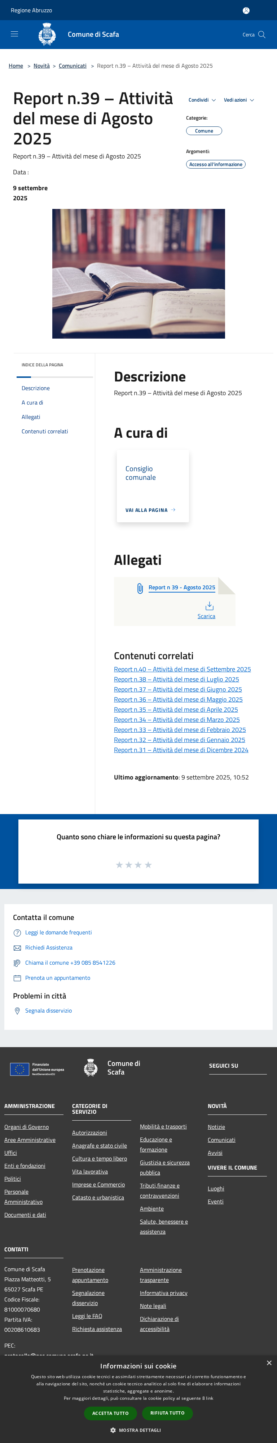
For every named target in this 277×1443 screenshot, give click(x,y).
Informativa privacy (164, 1292)
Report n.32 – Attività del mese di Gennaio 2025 (179, 740)
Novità (42, 65)
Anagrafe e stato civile (99, 1145)
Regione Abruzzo (31, 10)
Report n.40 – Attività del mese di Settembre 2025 (182, 669)
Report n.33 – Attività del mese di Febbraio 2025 (180, 729)
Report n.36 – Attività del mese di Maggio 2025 (178, 699)
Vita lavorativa (90, 1171)
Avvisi (215, 1152)
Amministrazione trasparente (161, 1274)
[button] (138, 1430)
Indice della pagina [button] (42, 364)
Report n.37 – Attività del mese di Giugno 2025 (178, 689)
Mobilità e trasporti (163, 1126)
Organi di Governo (26, 1126)
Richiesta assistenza (97, 1328)
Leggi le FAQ (87, 1316)
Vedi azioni (236, 100)
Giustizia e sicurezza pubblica (165, 1167)
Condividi (199, 100)
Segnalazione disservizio (88, 1297)
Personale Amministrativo (23, 1196)
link (209, 1398)
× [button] (269, 1363)
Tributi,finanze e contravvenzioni (160, 1190)
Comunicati (73, 65)
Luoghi (216, 1188)
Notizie (216, 1126)
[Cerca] (262, 34)
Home (16, 65)
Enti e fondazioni (24, 1165)
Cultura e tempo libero (99, 1158)
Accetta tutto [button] (110, 1413)
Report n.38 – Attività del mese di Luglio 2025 (176, 679)
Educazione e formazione (156, 1144)
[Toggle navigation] (14, 34)
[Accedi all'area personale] (246, 11)
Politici (12, 1178)
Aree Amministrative (30, 1139)
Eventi (216, 1201)
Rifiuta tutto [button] (167, 1413)
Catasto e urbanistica (98, 1197)
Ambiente (152, 1208)
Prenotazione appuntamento (90, 1274)
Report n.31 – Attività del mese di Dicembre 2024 (181, 750)
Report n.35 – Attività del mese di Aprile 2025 (176, 709)
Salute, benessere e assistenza (164, 1226)
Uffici (10, 1152)
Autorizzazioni (89, 1132)
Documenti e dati (25, 1214)
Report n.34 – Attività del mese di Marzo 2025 (177, 719)
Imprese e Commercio (98, 1184)
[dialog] (138, 1399)
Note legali (153, 1305)
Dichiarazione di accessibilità (159, 1323)
